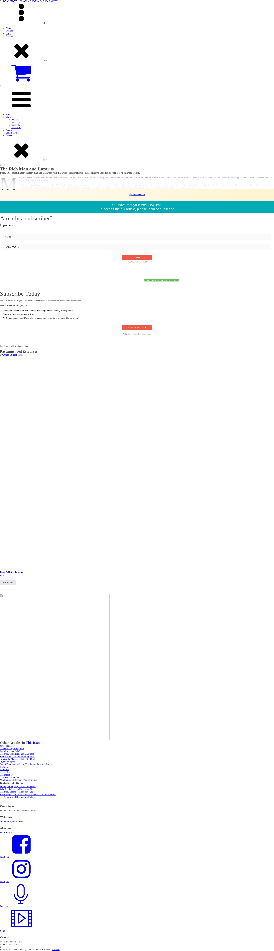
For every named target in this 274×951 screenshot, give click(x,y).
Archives (15, 122)
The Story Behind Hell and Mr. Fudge (17, 792)
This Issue (33, 742)
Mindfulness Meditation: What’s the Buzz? (19, 780)
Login (8, 33)
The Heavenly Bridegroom (12, 748)
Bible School (11, 133)
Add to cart (7, 582)
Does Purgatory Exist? (10, 751)
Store (8, 114)
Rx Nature (4, 767)
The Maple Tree (7, 775)
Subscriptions (11, 821)
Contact (9, 31)
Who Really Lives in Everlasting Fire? (17, 756)
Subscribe (15, 125)
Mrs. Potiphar (6, 746)
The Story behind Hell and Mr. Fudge (17, 754)
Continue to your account (161, 280)
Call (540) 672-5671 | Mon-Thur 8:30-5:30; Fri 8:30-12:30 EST (29, 1)
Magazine (10, 117)
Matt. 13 (90, 188)
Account (9, 36)
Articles (14, 119)
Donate (9, 135)
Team (12, 832)
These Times (5, 772)
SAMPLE (16, 127)
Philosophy (5, 832)
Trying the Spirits (8, 761)
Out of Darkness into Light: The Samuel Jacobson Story (25, 764)
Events (9, 130)
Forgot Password (137, 262)
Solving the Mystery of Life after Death (18, 759)
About (8, 28)
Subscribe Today (137, 328)
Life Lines (4, 769)
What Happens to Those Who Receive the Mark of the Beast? (28, 794)
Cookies (56, 949)
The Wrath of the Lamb (10, 777)
